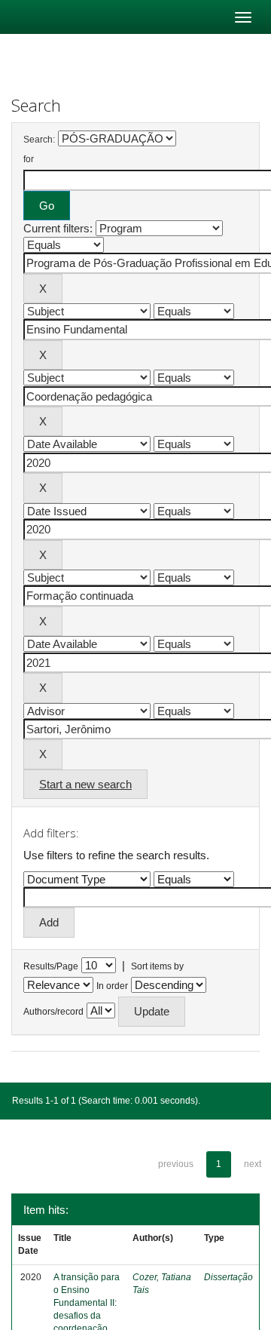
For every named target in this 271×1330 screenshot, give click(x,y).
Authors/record (53, 1011)
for (28, 159)
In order (112, 986)
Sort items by (157, 966)
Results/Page (50, 966)
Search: (39, 139)
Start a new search (85, 784)
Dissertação (228, 1277)
